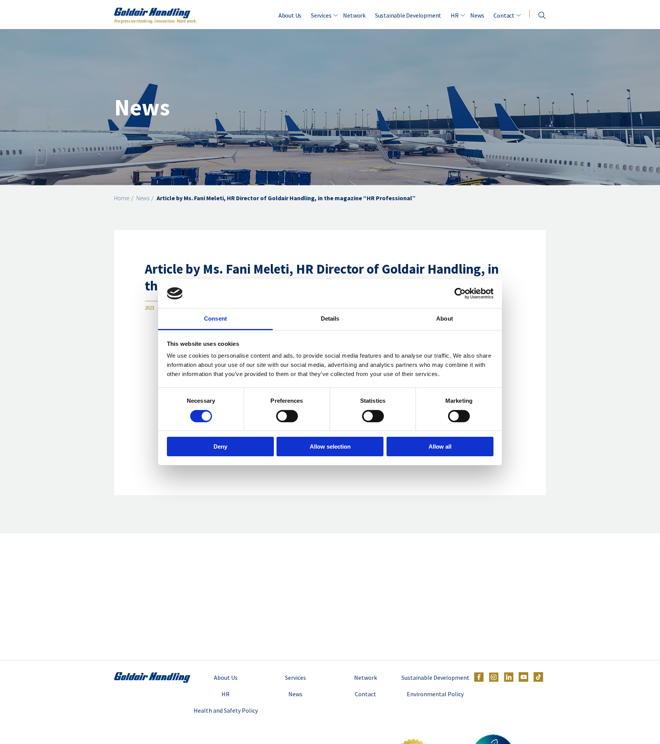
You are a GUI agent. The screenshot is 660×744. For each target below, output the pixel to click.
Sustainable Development (408, 15)
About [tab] (444, 318)
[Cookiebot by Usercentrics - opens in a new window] (460, 293)
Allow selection (330, 446)
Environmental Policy (435, 694)
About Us (289, 15)
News (477, 15)
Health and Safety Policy (226, 710)
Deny (220, 446)
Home (121, 198)
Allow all (440, 446)
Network (354, 15)
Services (321, 15)
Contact (503, 15)
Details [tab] (330, 318)
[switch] (287, 416)
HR (455, 15)
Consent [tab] (215, 318)
